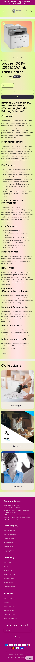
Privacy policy (28, 652)
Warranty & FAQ (9, 606)
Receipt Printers (9, 547)
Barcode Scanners (10, 535)
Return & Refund (9, 574)
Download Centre (9, 614)
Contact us (7, 602)
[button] (4, 11)
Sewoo (16, 487)
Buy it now (18, 97)
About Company (9, 598)
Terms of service (13, 654)
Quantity (3, 82)
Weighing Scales (9, 551)
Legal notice (24, 657)
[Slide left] (14, 57)
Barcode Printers (9, 531)
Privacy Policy (8, 582)
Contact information (14, 657)
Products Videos (9, 610)
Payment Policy (9, 578)
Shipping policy (24, 654)
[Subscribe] (29, 630)
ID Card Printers (9, 539)
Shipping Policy (9, 570)
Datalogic (16, 406)
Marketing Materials (10, 618)
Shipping (12, 79)
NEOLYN (10, 652)
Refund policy (18, 652)
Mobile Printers (8, 543)
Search (6, 566)
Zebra (16, 446)
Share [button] (5, 354)
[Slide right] (21, 57)
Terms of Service (9, 587)
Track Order (8, 562)
